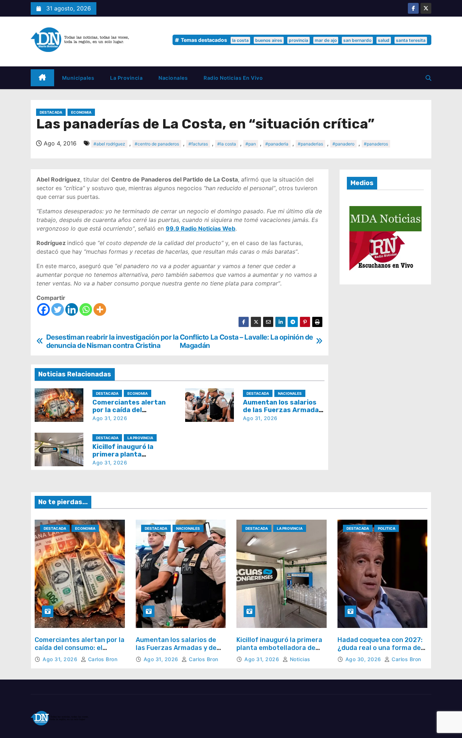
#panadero (343, 144)
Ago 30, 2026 (364, 659)
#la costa (226, 144)
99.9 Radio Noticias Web (200, 228)
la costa (240, 40)
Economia (81, 112)
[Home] (42, 77)
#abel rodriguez (109, 144)
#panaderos (376, 144)
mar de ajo (326, 40)
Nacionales (173, 78)
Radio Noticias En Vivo (233, 78)
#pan (250, 144)
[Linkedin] (71, 309)
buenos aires (268, 40)
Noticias (299, 659)
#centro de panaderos (157, 144)
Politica (386, 528)
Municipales (78, 78)
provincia (298, 40)
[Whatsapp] (85, 309)
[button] (428, 78)
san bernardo (357, 40)
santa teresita (411, 40)
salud (383, 40)
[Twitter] (57, 309)
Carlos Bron (101, 659)
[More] (99, 309)
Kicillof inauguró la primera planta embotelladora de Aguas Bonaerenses (279, 647)
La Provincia (126, 78)
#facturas (198, 144)
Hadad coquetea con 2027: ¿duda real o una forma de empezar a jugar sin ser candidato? (380, 651)
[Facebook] (43, 309)
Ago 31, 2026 (109, 418)
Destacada (51, 112)
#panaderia (276, 144)
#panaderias (310, 144)
